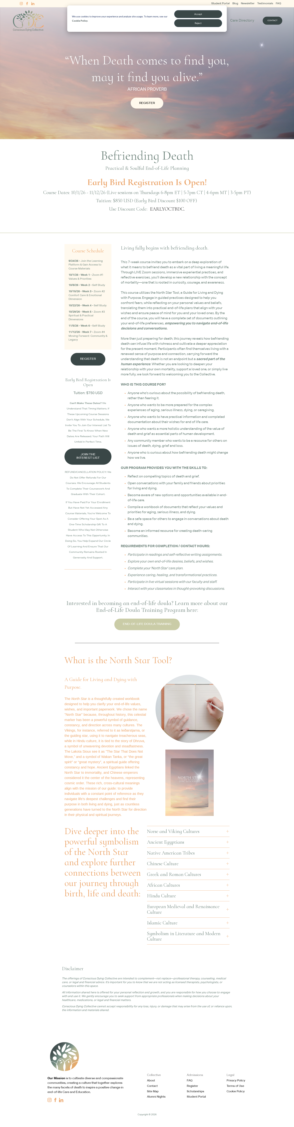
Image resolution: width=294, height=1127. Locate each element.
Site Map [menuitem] (153, 1091)
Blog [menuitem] (235, 3)
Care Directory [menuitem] (242, 20)
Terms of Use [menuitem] (235, 1086)
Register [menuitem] (192, 1086)
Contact (272, 21)
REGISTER (147, 103)
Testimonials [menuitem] (265, 3)
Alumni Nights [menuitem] (156, 1096)
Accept (198, 14)
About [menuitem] (151, 1080)
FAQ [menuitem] (278, 3)
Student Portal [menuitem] (220, 3)
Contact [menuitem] (152, 1086)
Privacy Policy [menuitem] (236, 1080)
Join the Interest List (88, 456)
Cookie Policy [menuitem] (236, 1091)
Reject (198, 23)
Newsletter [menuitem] (248, 3)
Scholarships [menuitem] (195, 1091)
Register (88, 359)
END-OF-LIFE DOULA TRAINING (147, 624)
